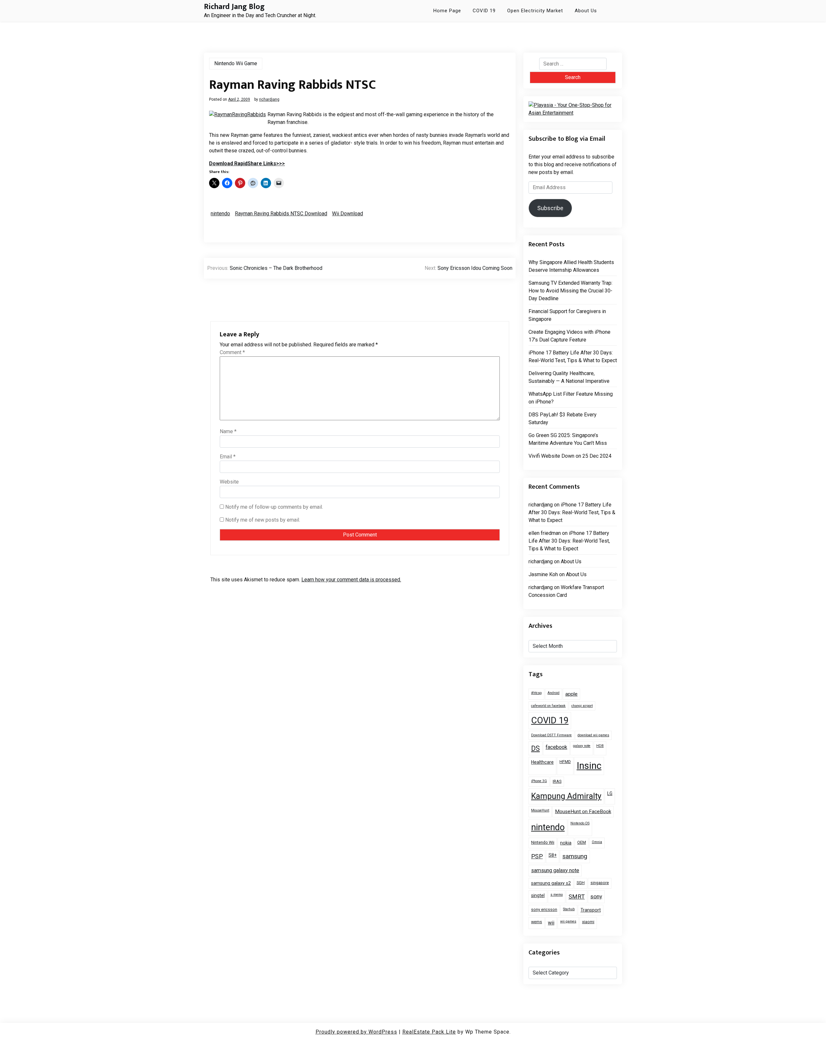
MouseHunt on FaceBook (583, 811)
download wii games (593, 735)
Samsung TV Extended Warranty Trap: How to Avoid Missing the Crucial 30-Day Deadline (570, 290)
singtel (538, 895)
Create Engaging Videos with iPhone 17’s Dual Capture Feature (569, 336)
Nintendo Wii (542, 842)
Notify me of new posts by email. (262, 520)
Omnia (597, 842)
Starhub (569, 909)
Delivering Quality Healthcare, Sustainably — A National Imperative (569, 377)
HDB (600, 746)
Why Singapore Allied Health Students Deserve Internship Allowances (571, 266)
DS (535, 748)
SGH (581, 882)
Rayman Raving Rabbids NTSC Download (281, 213)
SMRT (577, 896)
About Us (586, 11)
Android (553, 693)
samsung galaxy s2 (551, 883)
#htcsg (536, 693)
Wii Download (347, 213)
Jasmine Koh (543, 574)
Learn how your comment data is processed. (351, 580)
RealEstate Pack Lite (429, 1032)
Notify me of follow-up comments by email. (274, 507)
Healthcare (542, 762)
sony (596, 896)
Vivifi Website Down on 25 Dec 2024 (570, 456)
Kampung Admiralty (566, 796)
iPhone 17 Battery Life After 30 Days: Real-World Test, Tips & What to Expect (573, 356)
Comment (232, 352)
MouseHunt (540, 810)
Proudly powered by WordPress (356, 1032)
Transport (590, 910)
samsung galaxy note (555, 870)
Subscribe (550, 208)
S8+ (553, 855)
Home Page (447, 11)
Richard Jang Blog (234, 7)
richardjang (269, 99)
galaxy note (581, 746)
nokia (565, 842)
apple (571, 694)
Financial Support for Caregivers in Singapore (567, 315)
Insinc (589, 765)
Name (228, 431)
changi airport (582, 706)
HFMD (565, 761)
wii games (568, 921)
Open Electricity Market (535, 11)
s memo (556, 895)
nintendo (220, 213)
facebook (556, 747)
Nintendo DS (579, 823)
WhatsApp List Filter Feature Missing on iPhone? (571, 398)
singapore (599, 882)
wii (551, 923)
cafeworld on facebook (548, 706)
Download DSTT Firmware (551, 735)
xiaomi (588, 921)
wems (536, 921)
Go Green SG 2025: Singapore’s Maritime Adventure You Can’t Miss (568, 439)
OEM (581, 842)
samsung (574, 856)
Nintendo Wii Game (235, 63)
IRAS (557, 781)
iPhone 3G (539, 781)
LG (609, 793)
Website (229, 482)
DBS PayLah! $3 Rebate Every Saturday (563, 418)
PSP (537, 856)
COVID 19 (484, 11)
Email (228, 457)
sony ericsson (544, 909)
